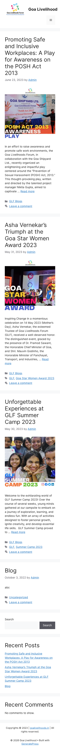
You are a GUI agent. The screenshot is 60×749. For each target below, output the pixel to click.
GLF (11, 378)
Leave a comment (20, 206)
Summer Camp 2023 (29, 547)
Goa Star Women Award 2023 (35, 378)
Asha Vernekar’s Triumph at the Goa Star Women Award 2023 (27, 234)
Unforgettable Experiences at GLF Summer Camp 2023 (24, 411)
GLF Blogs (15, 201)
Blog (10, 570)
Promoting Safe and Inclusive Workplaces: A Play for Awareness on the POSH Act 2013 (30, 56)
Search (9, 619)
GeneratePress (30, 743)
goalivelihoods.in (39, 727)
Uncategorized (18, 597)
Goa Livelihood (42, 9)
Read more (27, 191)
